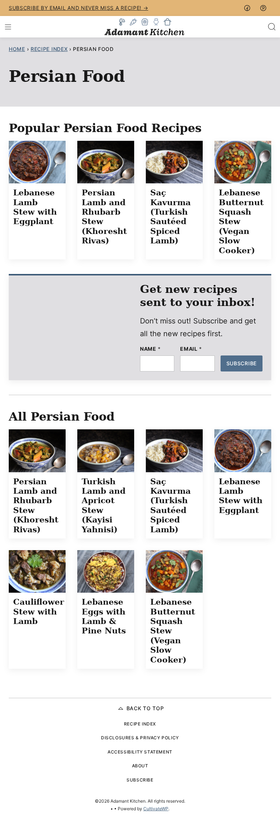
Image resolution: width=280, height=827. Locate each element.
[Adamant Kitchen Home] (144, 26)
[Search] (272, 27)
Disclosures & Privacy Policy (140, 737)
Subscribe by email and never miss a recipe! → (78, 8)
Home (17, 49)
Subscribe (241, 363)
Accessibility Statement (140, 752)
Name (150, 349)
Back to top (145, 708)
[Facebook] (247, 8)
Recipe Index (49, 49)
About (140, 765)
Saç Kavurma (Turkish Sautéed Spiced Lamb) (170, 216)
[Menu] (8, 27)
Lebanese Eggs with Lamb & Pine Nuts (104, 616)
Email (191, 349)
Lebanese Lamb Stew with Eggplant (35, 207)
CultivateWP (155, 808)
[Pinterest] (263, 8)
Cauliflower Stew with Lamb (38, 611)
